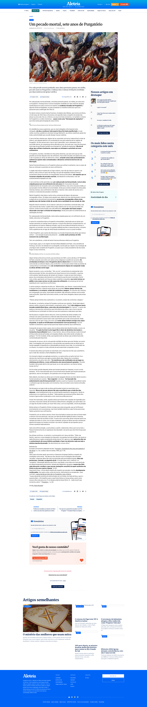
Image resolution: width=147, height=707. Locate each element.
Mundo (104, 606)
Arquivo (65, 10)
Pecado (32, 499)
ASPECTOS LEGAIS (71, 702)
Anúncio (72, 686)
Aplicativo (72, 680)
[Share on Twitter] (80, 96)
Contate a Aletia (94, 702)
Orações (35, 10)
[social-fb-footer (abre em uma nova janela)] (72, 697)
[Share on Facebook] (74, 96)
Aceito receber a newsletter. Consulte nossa (49, 532)
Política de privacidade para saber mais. (58, 532)
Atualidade (72, 10)
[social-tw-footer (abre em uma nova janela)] (75, 697)
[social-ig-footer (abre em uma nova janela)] (78, 697)
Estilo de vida (81, 10)
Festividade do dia (99, 197)
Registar (114, 4)
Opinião (58, 10)
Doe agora (123, 4)
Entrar (108, 4)
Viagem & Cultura (101, 10)
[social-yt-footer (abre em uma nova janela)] (69, 697)
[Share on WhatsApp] (85, 96)
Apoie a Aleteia (54, 702)
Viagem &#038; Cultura (61, 684)
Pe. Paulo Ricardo (37, 485)
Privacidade (101, 702)
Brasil (120, 10)
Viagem (78, 632)
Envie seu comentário (58, 586)
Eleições (105, 636)
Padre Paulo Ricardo (49, 28)
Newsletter (73, 677)
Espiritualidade (90, 10)
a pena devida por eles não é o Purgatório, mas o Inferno (53, 474)
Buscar (40, 4)
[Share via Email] (83, 96)
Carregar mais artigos (103, 133)
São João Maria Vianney (79, 6)
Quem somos (62, 702)
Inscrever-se (35, 535)
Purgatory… (45, 482)
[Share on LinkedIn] (77, 96)
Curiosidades (27, 606)
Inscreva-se (73, 682)
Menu (27, 10)
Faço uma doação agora (39, 558)
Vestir (71, 684)
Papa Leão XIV (112, 10)
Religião (31, 16)
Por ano (87, 677)
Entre (64, 580)
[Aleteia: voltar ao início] (73, 3)
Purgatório (39, 499)
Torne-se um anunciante (83, 702)
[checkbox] (31, 532)
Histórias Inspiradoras (48, 10)
